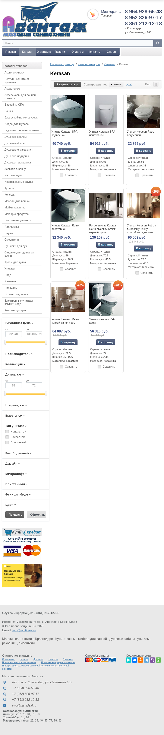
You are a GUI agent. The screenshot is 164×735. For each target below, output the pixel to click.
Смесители (11, 239)
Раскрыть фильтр (67, 84)
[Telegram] (146, 659)
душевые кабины (122, 639)
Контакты (94, 51)
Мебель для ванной (17, 201)
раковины (9, 643)
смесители (27, 643)
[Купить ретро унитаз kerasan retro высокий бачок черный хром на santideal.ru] (106, 205)
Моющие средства (16, 214)
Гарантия (60, 51)
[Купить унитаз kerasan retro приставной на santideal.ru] (68, 205)
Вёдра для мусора (16, 124)
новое (117, 84)
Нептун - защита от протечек (16, 80)
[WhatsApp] (158, 659)
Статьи (111, 51)
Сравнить (71, 175)
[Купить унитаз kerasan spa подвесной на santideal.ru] (68, 111)
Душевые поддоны (16, 156)
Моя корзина (111, 11)
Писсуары (10, 287)
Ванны (8, 111)
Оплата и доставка (77, 53)
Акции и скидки (14, 72)
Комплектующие (15, 310)
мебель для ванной (92, 639)
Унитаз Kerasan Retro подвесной (140, 133)
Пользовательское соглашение (19, 662)
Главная (10, 51)
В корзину (68, 150)
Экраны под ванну (16, 294)
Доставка (38, 659)
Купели (9, 188)
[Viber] (152, 659)
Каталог (27, 51)
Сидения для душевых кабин (19, 254)
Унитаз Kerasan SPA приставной (102, 133)
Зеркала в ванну (15, 169)
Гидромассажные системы (21, 130)
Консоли (9, 194)
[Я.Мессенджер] (128, 659)
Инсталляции (13, 175)
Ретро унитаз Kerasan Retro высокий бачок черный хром (103, 229)
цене (129, 84)
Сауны (8, 233)
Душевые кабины (15, 136)
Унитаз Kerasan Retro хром (102, 321)
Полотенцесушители (17, 220)
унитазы (143, 639)
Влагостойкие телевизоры (21, 117)
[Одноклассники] (140, 659)
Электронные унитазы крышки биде (18, 302)
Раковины (10, 281)
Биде (7, 275)
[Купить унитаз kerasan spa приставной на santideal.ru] (106, 111)
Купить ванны (65, 639)
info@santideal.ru (24, 630)
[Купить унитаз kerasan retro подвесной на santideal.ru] (143, 111)
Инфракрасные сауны (18, 181)
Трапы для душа (15, 262)
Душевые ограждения (18, 149)
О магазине (44, 51)
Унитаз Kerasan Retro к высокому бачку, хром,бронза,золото (141, 229)
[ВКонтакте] (134, 659)
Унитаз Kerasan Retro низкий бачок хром (65, 321)
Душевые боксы (14, 143)
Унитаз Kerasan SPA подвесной (64, 133)
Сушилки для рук (15, 246)
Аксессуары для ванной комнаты (20, 96)
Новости (53, 659)
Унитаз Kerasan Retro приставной (65, 227)
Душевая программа (17, 162)
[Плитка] (155, 84)
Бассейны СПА (14, 104)
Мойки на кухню (14, 207)
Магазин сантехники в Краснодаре (27, 639)
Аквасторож (12, 88)
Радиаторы (11, 226)
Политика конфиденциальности (58, 662)
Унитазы (9, 268)
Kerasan (60, 73)
